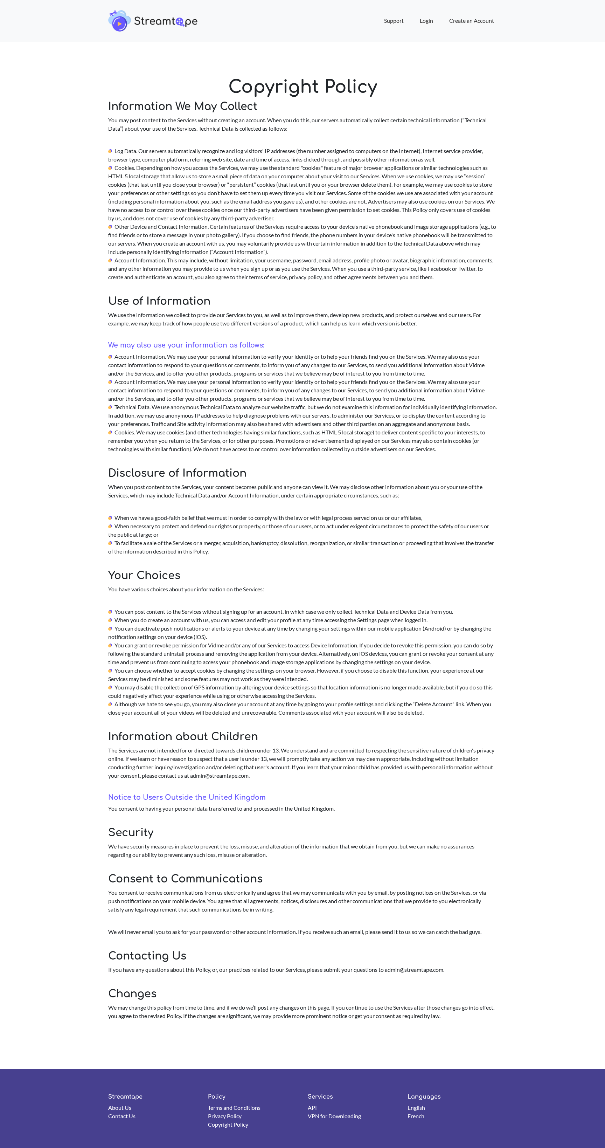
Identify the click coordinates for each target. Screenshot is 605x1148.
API (312, 1107)
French (416, 1116)
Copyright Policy (228, 1124)
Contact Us (121, 1116)
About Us (119, 1107)
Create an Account (471, 20)
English (416, 1107)
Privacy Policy (225, 1116)
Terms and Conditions (234, 1107)
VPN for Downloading (334, 1116)
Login (426, 20)
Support (394, 20)
